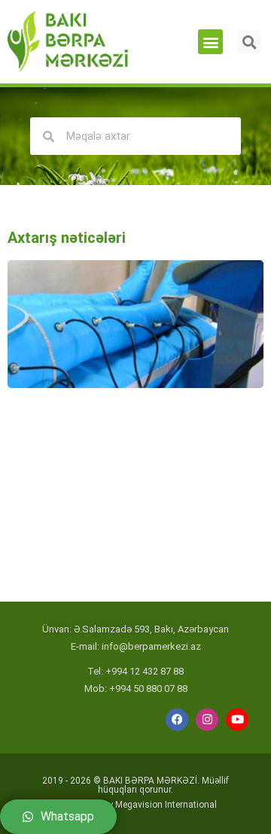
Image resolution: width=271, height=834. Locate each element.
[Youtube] (237, 719)
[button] (210, 41)
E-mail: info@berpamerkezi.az (136, 646)
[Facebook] (177, 719)
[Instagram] (207, 719)
